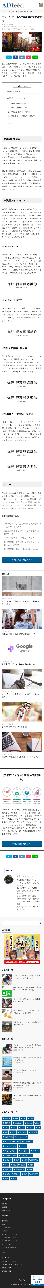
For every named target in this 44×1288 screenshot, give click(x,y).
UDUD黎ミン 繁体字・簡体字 (21, 116)
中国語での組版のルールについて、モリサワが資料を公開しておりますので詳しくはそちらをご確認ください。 (21, 505)
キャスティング (7, 1244)
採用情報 (5, 1207)
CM (24, 1118)
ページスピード (10, 1155)
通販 (6, 1179)
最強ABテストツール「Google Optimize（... (18, 664)
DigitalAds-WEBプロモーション (12, 1264)
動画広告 (34, 1160)
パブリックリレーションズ (10, 1247)
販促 (25, 1174)
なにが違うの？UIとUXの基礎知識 (14, 727)
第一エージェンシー (8, 1258)
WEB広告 (34, 1132)
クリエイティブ (26, 27)
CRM (31, 1118)
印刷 (6, 1165)
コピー (23, 1146)
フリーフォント (24, 29)
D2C (3, 1224)
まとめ (9, 123)
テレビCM (24, 1151)
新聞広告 (8, 1169)
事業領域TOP (6, 1221)
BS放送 (7, 1118)
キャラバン (28, 1141)
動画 (25, 1160)
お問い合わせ (6, 1210)
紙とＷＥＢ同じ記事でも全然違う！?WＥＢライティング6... (22, 758)
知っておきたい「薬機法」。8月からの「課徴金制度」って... (20, 602)
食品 (14, 1179)
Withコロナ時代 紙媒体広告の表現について (18, 634)
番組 (30, 1169)
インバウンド (8, 29)
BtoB (16, 1118)
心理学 (22, 1165)
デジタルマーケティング (9, 1234)
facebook (18, 1123)
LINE (35, 57)
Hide (26, 86)
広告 (14, 1165)
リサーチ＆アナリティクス (10, 1237)
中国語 (32, 29)
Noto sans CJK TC (17, 103)
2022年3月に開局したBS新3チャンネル (21, 549)
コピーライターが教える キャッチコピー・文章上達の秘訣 (21, 695)
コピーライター (10, 1151)
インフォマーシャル (12, 1141)
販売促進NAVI (6, 1271)
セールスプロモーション (9, 1241)
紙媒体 (7, 1174)
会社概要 (5, 1204)
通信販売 (34, 1174)
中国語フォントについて (17, 98)
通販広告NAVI (6, 1268)
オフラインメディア (14, 27)
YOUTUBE (9, 1137)
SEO (14, 1128)
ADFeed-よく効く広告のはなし (22, 1285)
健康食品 (8, 1160)
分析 (17, 1160)
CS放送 (7, 1123)
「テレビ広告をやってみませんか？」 (20, 538)
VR (6, 1132)
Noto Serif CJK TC (18, 108)
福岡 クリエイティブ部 (27, 876)
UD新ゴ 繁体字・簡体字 (19, 112)
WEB (5, 27)
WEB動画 (22, 1132)
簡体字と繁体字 (13, 91)
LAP (38, 1123)
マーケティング (26, 1155)
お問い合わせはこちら (22, 560)
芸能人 (16, 1174)
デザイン (15, 29)
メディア (5, 1231)
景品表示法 (20, 1169)
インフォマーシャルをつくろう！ (12, 1261)
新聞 (31, 1165)
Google (29, 1123)
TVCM (31, 1128)
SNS (22, 1128)
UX (39, 1128)
